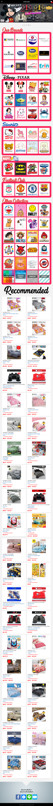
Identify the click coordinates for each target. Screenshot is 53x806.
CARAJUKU (26, 2)
